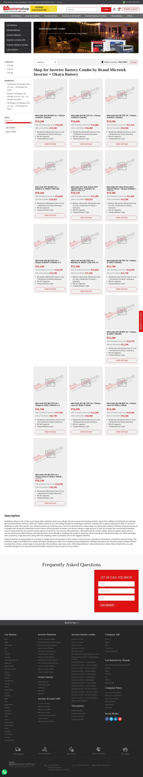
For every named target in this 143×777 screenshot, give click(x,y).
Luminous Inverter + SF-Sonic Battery (85, 692)
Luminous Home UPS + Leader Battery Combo (85, 658)
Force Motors (9, 740)
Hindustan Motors (10, 660)
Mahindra (7, 663)
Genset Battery (51, 16)
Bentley (7, 708)
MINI (5, 699)
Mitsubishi (8, 713)
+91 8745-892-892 (132, 2)
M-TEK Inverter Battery (46, 654)
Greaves (41, 691)
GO (106, 677)
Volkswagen (8, 690)
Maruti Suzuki (9, 666)
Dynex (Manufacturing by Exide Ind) (118, 665)
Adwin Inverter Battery (46, 672)
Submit (106, 9)
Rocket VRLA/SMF (78, 719)
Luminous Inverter (44, 709)
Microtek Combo (78, 651)
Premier (7, 737)
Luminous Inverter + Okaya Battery (84, 683)
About (107, 642)
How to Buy (109, 705)
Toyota (6, 684)
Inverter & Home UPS (71, 16)
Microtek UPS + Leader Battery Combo (85, 654)
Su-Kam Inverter (44, 703)
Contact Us (109, 648)
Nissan (6, 672)
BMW (6, 642)
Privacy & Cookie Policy (113, 696)
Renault (7, 675)
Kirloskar (41, 694)
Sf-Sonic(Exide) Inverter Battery (49, 642)
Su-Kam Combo (77, 639)
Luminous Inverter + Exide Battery (84, 662)
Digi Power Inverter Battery (47, 660)
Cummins (41, 688)
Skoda (6, 678)
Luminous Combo (78, 648)
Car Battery (16, 16)
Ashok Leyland (43, 682)
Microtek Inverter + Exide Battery (83, 677)
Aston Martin (8, 705)
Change (133, 62)
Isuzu (6, 719)
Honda (6, 654)
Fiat (5, 648)
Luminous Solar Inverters (47, 715)
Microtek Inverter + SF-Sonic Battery (85, 689)
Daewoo (7, 711)
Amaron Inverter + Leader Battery (84, 671)
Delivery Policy (110, 701)
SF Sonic (108, 674)
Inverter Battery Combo (95, 16)
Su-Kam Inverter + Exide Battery (83, 680)
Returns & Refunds (111, 699)
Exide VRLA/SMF (77, 711)
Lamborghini (9, 725)
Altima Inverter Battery (46, 669)
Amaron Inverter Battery (46, 639)
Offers (129, 16)
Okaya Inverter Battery (46, 657)
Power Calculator (111, 651)
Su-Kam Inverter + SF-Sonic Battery (84, 695)
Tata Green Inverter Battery (48, 663)
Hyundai (7, 657)
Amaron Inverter (44, 706)
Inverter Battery (32, 16)
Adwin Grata (109, 683)
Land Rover (8, 734)
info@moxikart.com (103, 765)
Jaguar (7, 693)
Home (41, 33)
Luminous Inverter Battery (47, 645)
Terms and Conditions (113, 693)
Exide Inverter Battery (45, 648)
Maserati (7, 731)
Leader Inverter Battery (46, 666)
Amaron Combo (77, 642)
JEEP (5, 702)
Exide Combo (76, 645)
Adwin (107, 680)
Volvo (6, 687)
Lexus (6, 728)
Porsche (7, 696)
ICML (6, 716)
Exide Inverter (43, 718)
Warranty (108, 708)
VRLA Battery (116, 16)
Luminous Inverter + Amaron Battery (85, 665)
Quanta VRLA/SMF (78, 716)
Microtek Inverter (44, 712)
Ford (6, 651)
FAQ (106, 645)
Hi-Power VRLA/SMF (78, 714)
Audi (6, 639)
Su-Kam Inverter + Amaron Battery (84, 668)
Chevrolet (8, 645)
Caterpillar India (44, 685)
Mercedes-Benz (10, 669)
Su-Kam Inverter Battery (46, 651)
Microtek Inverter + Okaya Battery (84, 686)
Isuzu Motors (9, 722)
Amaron (108, 668)
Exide (107, 671)
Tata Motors (8, 681)
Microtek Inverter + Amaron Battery (84, 698)
